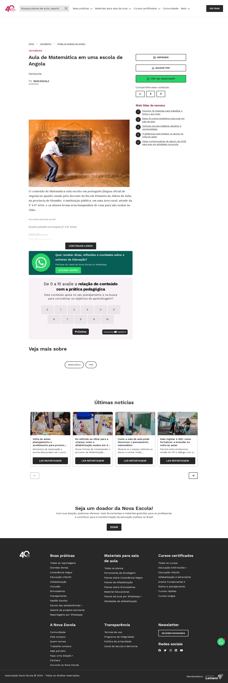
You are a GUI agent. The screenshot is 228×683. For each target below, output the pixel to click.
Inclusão (55, 586)
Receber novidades (173, 633)
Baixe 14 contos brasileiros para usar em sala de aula (161, 120)
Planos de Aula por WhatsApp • (123, 596)
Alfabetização (58, 581)
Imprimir (163, 57)
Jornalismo (45, 44)
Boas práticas (81, 8)
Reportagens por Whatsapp (66, 614)
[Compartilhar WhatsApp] (140, 94)
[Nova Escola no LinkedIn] (176, 650)
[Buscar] (66, 8)
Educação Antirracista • (172, 567)
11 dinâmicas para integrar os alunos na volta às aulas (160, 135)
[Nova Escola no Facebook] (159, 650)
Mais (183, 8)
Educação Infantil (60, 577)
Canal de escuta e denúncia (121, 646)
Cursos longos (166, 595)
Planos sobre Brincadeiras (119, 587)
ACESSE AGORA (68, 270)
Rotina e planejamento (171, 586)
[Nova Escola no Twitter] (165, 650)
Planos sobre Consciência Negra (123, 577)
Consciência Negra (61, 572)
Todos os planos (113, 568)
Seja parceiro (58, 650)
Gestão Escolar (59, 600)
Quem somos (58, 641)
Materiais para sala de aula (111, 8)
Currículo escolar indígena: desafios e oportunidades (159, 127)
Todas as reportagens (63, 563)
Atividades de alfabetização (120, 601)
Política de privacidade (117, 641)
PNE (91, 364)
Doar (114, 527)
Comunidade (170, 8)
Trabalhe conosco (60, 646)
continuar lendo (81, 245)
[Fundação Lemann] (214, 676)
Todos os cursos (168, 563)
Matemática (74, 364)
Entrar (215, 8)
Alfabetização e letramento (174, 577)
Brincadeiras (57, 591)
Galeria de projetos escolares (67, 610)
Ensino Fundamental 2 (171, 581)
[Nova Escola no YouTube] (181, 650)
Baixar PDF (163, 67)
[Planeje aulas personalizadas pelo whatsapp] (221, 642)
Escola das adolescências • (66, 605)
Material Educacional (116, 591)
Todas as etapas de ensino (71, 44)
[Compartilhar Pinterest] (160, 94)
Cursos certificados (145, 8)
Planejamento (58, 595)
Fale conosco (58, 636)
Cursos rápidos (167, 591)
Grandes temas (59, 567)
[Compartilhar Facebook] (150, 94)
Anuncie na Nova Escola (64, 664)
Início (31, 44)
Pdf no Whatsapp (163, 78)
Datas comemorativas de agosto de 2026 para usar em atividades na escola (162, 143)
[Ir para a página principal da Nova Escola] (10, 8)
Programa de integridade (119, 636)
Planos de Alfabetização (118, 582)
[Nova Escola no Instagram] (171, 650)
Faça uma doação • (61, 655)
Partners (55, 660)
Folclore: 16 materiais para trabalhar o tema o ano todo (160, 112)
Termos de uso (113, 632)
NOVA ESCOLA (41, 81)
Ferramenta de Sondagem (120, 572)
